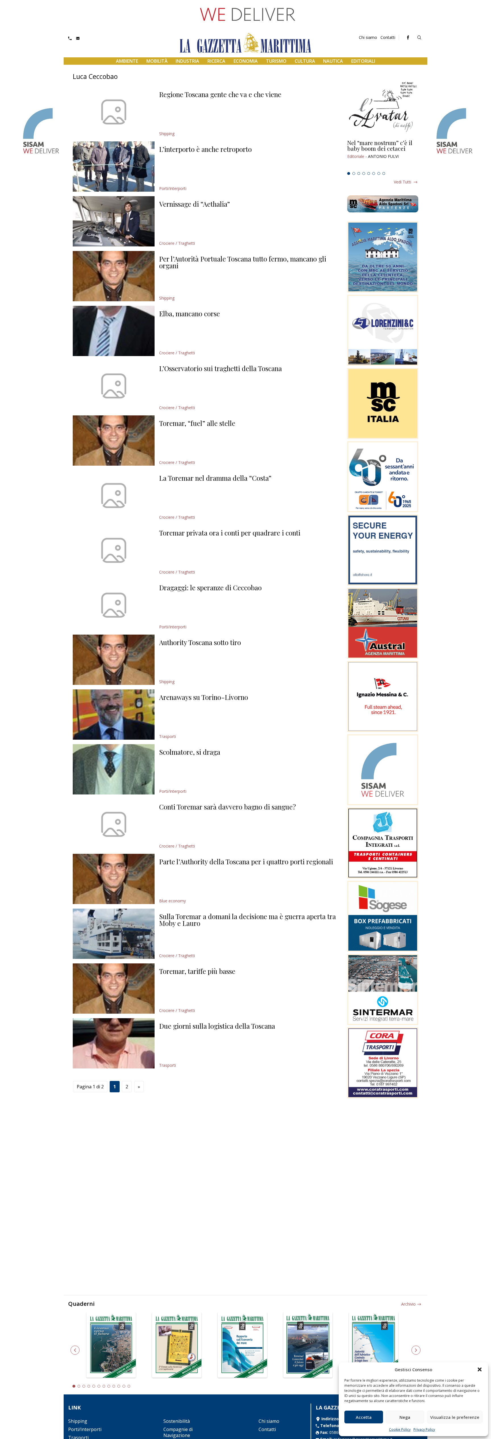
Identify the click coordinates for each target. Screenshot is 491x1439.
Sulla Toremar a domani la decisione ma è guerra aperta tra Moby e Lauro (247, 920)
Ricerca (216, 61)
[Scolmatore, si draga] (114, 769)
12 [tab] (129, 1386)
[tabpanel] (382, 155)
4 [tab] (363, 173)
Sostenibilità (176, 1421)
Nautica (333, 61)
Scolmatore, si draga (189, 751)
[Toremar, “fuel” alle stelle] (114, 440)
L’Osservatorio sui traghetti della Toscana (220, 368)
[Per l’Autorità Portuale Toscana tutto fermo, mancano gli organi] (114, 276)
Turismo (276, 61)
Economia (246, 61)
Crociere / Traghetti (177, 243)
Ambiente (127, 61)
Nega (405, 1417)
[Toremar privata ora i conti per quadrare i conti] (114, 550)
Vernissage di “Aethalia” (194, 203)
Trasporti (167, 736)
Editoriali (363, 61)
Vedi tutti (402, 182)
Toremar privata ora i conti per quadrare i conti (229, 532)
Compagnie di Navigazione (178, 1432)
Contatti (387, 37)
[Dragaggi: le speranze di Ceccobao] (114, 605)
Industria (187, 61)
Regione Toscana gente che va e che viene (220, 94)
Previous (75, 1350)
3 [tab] (358, 173)
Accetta (364, 1417)
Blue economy (172, 900)
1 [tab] (348, 173)
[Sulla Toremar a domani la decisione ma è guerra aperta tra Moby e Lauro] (114, 934)
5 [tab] (368, 173)
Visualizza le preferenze (454, 1417)
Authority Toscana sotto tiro (200, 642)
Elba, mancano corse (189, 313)
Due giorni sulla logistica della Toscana (217, 1025)
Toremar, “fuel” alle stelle (197, 423)
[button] (479, 1369)
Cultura (305, 61)
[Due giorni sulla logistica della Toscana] (114, 1043)
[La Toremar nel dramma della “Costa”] (114, 495)
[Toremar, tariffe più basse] (114, 988)
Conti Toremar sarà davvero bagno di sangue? (227, 806)
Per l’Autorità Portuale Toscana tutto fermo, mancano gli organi (242, 262)
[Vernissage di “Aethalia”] (114, 221)
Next (416, 1350)
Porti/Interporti (172, 188)
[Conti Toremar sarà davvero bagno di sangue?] (114, 824)
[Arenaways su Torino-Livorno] (114, 714)
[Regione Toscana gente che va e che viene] (114, 112)
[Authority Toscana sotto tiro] (114, 660)
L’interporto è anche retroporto (205, 149)
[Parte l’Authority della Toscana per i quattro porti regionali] (114, 879)
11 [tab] (123, 1386)
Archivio (408, 1304)
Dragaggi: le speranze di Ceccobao (210, 587)
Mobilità (157, 61)
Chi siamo (368, 37)
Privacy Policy (424, 1429)
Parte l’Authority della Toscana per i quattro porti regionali (246, 861)
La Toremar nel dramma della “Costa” (215, 477)
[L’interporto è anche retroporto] (114, 166)
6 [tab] (373, 173)
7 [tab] (378, 173)
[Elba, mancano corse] (114, 331)
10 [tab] (118, 1386)
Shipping (166, 133)
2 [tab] (353, 173)
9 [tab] (114, 1386)
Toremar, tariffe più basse (197, 971)
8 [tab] (383, 173)
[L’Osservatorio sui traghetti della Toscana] (114, 386)
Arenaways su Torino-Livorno (203, 697)
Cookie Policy (400, 1429)
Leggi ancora (382, 155)
